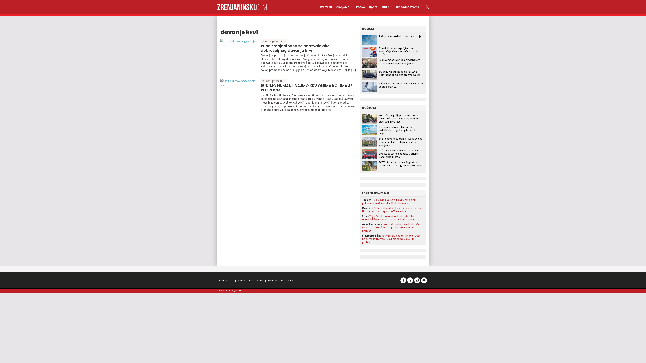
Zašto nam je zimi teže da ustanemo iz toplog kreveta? (401, 85)
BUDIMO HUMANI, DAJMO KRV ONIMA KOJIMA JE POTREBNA (306, 88)
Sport (373, 7)
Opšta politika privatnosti (263, 280)
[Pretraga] (427, 7)
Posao (360, 7)
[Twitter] (410, 280)
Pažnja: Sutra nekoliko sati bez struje (400, 36)
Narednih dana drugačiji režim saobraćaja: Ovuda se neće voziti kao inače (399, 51)
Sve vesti (325, 7)
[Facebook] (403, 280)
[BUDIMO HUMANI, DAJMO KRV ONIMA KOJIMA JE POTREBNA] (239, 82)
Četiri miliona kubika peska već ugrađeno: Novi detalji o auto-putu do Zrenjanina (391, 209)
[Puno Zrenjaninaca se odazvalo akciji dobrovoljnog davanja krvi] (239, 42)
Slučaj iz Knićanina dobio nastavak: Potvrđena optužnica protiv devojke (399, 73)
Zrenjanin (342, 7)
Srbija (385, 7)
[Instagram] (417, 280)
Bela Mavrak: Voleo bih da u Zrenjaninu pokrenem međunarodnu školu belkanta (389, 201)
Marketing (287, 280)
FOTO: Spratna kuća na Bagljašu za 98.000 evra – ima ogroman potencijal (400, 164)
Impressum (238, 280)
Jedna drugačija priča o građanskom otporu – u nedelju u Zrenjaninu (399, 61)
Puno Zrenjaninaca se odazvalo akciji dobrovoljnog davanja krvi (297, 48)
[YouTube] (424, 280)
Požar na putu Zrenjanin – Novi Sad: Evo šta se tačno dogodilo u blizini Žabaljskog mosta (399, 153)
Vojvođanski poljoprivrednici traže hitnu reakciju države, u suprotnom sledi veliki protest (399, 118)
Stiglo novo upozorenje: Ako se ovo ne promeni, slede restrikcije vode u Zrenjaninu (400, 142)
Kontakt (224, 280)
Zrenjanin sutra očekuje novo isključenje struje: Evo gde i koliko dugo (398, 130)
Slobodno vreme (407, 7)
